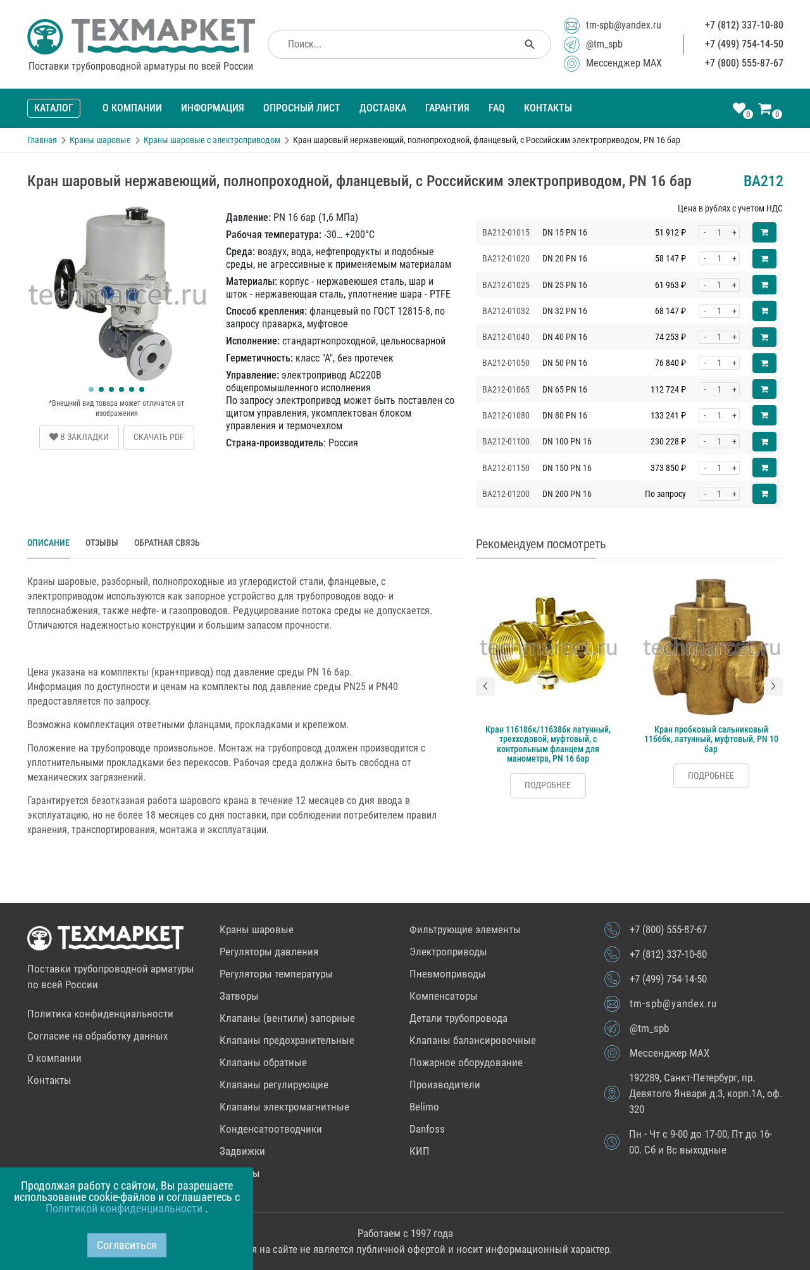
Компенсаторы (443, 996)
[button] (91, 389)
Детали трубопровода (458, 1018)
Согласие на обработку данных (97, 1035)
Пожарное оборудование (466, 1062)
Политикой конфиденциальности (125, 1208)
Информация (212, 108)
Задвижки (242, 1151)
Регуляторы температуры (276, 973)
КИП (419, 1151)
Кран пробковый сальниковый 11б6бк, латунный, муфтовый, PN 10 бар (711, 739)
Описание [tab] (48, 543)
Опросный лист (301, 108)
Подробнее (548, 785)
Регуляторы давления (269, 951)
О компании (132, 108)
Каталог (53, 108)
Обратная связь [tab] (167, 543)
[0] (739, 109)
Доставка (382, 108)
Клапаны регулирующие (274, 1084)
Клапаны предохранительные (287, 1040)
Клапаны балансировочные (472, 1040)
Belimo (424, 1106)
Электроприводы (448, 951)
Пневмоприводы (447, 973)
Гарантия (447, 108)
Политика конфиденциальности (100, 1013)
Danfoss (427, 1128)
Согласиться (127, 1245)
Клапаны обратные (263, 1062)
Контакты (548, 108)
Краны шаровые (257, 929)
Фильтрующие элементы (465, 929)
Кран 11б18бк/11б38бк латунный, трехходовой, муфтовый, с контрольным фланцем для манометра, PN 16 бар (548, 744)
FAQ (497, 108)
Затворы (239, 996)
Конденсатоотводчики (271, 1128)
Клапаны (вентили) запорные (287, 1018)
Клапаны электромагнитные (284, 1106)
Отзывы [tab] (101, 543)
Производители (444, 1084)
